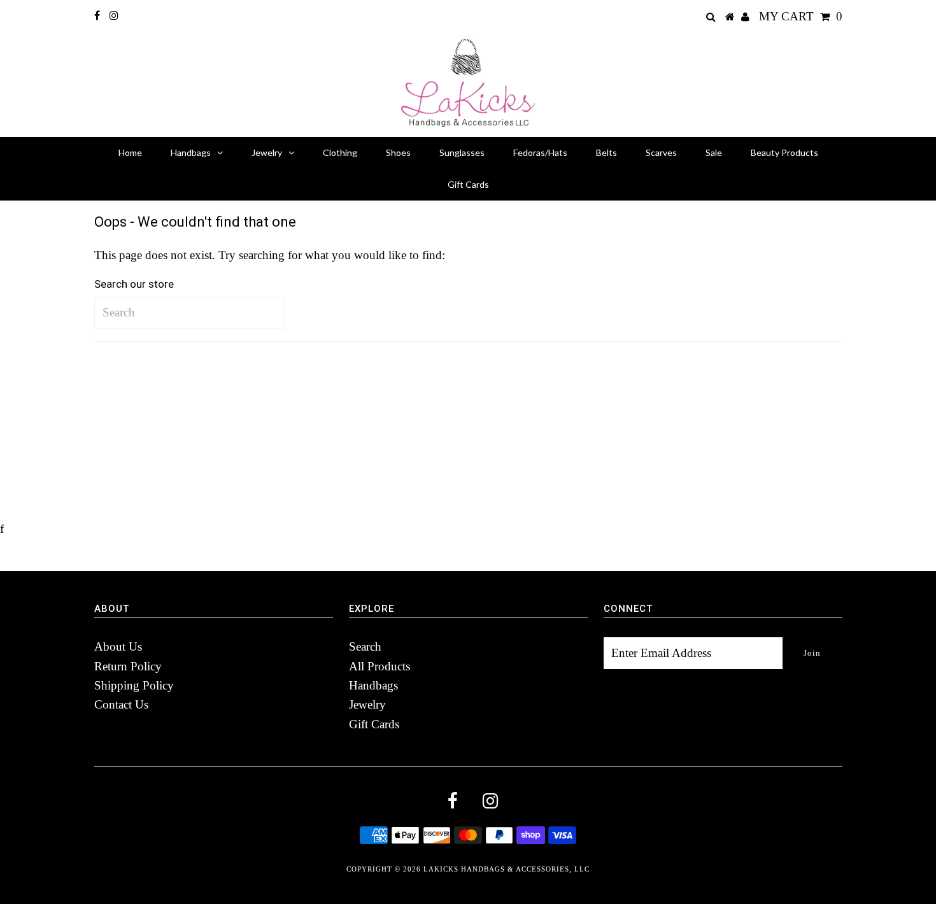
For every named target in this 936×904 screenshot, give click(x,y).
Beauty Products (784, 152)
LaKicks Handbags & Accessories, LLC (506, 869)
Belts (606, 152)
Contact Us (121, 704)
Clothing (340, 152)
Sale (714, 152)
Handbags (191, 152)
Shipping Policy (134, 685)
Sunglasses (462, 152)
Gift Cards (468, 184)
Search (365, 646)
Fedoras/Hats (540, 152)
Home (130, 152)
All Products (379, 666)
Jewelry (267, 152)
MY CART (800, 16)
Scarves (661, 152)
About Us (118, 646)
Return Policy (128, 666)
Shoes (398, 152)
